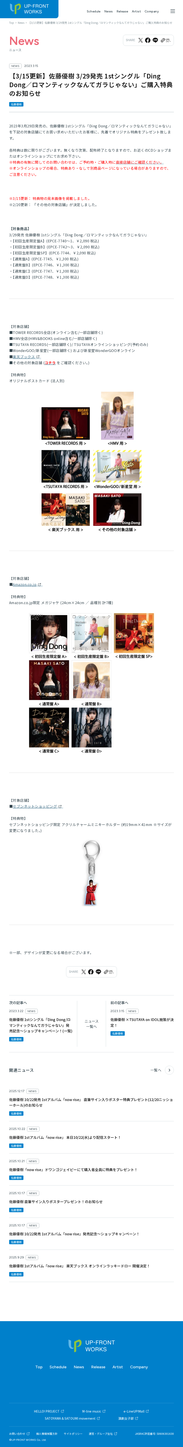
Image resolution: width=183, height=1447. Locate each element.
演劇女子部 (126, 1418)
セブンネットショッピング (35, 806)
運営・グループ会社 (101, 1433)
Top (38, 1367)
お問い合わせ (17, 1433)
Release (122, 11)
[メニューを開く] (173, 11)
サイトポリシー (73, 1433)
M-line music (91, 1411)
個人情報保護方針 (47, 1433)
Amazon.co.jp (24, 584)
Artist (136, 11)
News (108, 11)
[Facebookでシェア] (147, 40)
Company (152, 11)
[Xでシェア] (140, 40)
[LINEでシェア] (155, 40)
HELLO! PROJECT (47, 1411)
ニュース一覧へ (92, 1023)
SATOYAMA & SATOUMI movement (70, 1418)
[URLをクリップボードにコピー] (165, 40)
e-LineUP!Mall (134, 1411)
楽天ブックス (24, 356)
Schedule (94, 11)
